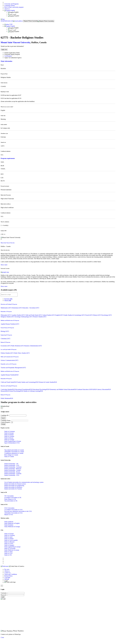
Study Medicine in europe (11, 550)
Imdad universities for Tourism (13, 489)
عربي (14, 14)
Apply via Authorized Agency (13, 57)
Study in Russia (8, 438)
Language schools (9, 5)
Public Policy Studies (22, 353)
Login (2, 597)
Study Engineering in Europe (12, 441)
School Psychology (16, 391)
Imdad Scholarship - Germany (13, 467)
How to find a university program (13, 7)
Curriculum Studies (8, 389)
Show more (4, 265)
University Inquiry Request (12, 54)
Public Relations (17, 346)
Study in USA (8, 553)
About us (7, 9)
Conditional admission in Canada (13, 453)
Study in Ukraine (9, 436)
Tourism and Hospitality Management (13, 367)
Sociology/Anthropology (24, 316)
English (12, 10)
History (97, 315)
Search (3, 418)
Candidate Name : (6, 420)
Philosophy (6, 315)
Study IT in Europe (9, 548)
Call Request (8, 56)
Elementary (17, 308)
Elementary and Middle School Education (63, 389)
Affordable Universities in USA (13, 513)
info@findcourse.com (7, 21)
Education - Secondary (30, 308)
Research (5, 391)
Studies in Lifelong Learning (33, 391)
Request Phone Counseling (31, 21)
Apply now (4, 49)
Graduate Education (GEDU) (87, 389)
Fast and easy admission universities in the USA (18, 511)
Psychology (106, 315)
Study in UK (8, 555)
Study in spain (8, 537)
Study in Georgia (9, 439)
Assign (3, 424)
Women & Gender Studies (48, 382)
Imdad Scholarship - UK (11, 463)
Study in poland (8, 538)
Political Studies (7, 353)
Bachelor (8, 299)
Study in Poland (9, 434)
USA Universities (9, 508)
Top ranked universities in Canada (14, 450)
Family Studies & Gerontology (74, 315)
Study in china (8, 551)
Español (16, 16)
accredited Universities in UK (12, 497)
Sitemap (6, 579)
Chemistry (5, 338)
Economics (6, 346)
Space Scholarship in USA (12, 443)
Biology (5, 331)
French (89, 315)
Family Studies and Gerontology (28, 382)
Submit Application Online (12, 53)
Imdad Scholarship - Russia (12, 472)
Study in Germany (9, 431)
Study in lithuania (9, 542)
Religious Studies (8, 316)
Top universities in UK (10, 501)
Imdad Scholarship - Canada (12, 470)
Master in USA (8, 514)
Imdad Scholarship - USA (11, 465)
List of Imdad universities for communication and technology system (23, 482)
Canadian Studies (18, 315)
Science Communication (9, 360)
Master (7, 300)
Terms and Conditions (10, 574)
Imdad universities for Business (13, 487)
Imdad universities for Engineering (14, 485)
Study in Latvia (8, 543)
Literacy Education (104, 389)
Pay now (6, 569)
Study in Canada (9, 456)
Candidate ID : (5, 415)
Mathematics (6, 308)
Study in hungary (9, 545)
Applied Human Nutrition (10, 324)
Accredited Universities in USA (13, 509)
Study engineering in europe (12, 547)
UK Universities (9, 496)
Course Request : (6, 422)
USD (10, 24)
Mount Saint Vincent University (15, 42)
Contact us (7, 572)
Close (2, 637)
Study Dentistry (8, 525)
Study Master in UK (10, 499)
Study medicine (8, 521)
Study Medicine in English (12, 523)
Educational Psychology (41, 389)
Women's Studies (39, 316)
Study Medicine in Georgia (12, 526)
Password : (4, 595)
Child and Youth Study (33, 315)
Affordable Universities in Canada (14, 451)
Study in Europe (9, 433)
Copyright (7, 577)
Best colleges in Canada (11, 455)
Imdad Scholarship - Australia (12, 473)
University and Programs (11, 4)
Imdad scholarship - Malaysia (12, 468)
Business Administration (33, 346)
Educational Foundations (24, 389)
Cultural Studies (48, 315)
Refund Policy (8, 576)
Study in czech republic (11, 540)
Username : (4, 593)
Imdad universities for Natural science (15, 484)
